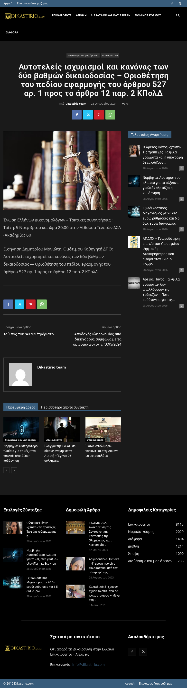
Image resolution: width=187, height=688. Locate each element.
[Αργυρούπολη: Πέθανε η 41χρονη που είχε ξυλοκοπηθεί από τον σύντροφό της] (75, 563)
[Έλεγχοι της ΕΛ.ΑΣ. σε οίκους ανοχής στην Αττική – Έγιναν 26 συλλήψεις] (62, 429)
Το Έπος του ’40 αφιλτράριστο (28, 334)
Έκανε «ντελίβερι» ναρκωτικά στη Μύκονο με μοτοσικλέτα (101, 451)
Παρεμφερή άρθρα (20, 407)
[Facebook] (172, 3)
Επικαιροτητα (62, 15)
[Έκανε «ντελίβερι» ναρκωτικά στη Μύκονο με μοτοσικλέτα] (103, 429)
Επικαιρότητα (110, 55)
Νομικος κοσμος (148, 15)
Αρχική (7, 3)
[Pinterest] (99, 115)
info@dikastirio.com (88, 664)
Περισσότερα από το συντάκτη (65, 407)
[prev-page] (6, 470)
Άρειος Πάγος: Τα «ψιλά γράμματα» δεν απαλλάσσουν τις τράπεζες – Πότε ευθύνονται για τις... (161, 289)
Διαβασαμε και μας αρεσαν (111, 15)
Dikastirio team (75, 103)
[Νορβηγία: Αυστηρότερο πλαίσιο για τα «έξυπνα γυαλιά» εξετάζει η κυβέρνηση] (21, 429)
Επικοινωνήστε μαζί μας (32, 3)
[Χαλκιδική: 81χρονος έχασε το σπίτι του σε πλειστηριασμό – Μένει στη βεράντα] (75, 591)
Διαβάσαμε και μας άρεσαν (83, 55)
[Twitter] (180, 3)
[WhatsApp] (110, 115)
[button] (178, 15)
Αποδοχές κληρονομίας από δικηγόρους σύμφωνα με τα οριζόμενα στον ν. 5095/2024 (97, 339)
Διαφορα (12, 32)
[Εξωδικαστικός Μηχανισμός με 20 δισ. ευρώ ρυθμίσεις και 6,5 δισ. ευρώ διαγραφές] (134, 212)
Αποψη (81, 15)
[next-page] (14, 470)
